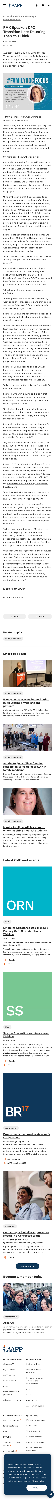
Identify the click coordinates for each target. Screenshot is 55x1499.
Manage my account (35, 1420)
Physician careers (34, 1437)
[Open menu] (4, 5)
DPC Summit (9, 1451)
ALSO (28, 1389)
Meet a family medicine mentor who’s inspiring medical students (25, 829)
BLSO (28, 1395)
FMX (5, 1431)
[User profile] (43, 5)
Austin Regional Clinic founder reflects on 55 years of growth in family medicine (24, 767)
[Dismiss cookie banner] (46, 1459)
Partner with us (33, 1364)
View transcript (33, 1431)
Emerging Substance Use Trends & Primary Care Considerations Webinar (25, 931)
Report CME (31, 1425)
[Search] (49, 5)
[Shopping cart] (37, 5)
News (5, 1386)
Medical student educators (33, 1370)
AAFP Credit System (35, 1406)
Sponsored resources (35, 1442)
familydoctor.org (10, 1426)
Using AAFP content (12, 1400)
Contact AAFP (9, 1381)
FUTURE (7, 1437)
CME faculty (31, 1400)
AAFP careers (9, 1375)
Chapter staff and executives (34, 1449)
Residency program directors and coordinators (35, 1381)
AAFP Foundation (11, 1420)
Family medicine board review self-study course (26, 1136)
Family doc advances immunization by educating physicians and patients (26, 703)
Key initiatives (9, 1369)
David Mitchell (38, 53)
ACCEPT (36, 1488)
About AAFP (8, 1364)
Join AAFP (9, 1322)
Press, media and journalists (11, 1393)
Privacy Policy (38, 1481)
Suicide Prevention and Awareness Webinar (26, 1035)
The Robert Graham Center (12, 1444)
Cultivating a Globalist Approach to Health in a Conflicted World (26, 1234)
